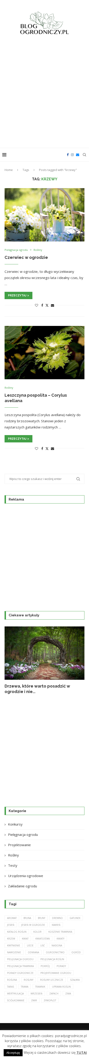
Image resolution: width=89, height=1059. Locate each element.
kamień (56, 924)
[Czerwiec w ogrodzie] (44, 214)
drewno (57, 918)
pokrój (45, 966)
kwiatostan (42, 938)
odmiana (33, 952)
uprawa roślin (61, 986)
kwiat (25, 938)
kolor (37, 931)
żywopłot (50, 1000)
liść (42, 945)
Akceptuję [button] (13, 1053)
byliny (41, 918)
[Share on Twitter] (47, 305)
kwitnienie (13, 945)
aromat (12, 918)
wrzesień (36, 993)
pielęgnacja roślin (52, 959)
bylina (27, 918)
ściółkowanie (15, 1000)
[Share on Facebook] (42, 305)
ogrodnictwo (55, 952)
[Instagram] (72, 154)
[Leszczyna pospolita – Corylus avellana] (44, 352)
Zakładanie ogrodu (22, 886)
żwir (34, 1000)
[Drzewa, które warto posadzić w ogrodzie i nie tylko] (44, 653)
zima (68, 993)
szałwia (75, 979)
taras (10, 986)
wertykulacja (15, 993)
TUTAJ (81, 1052)
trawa (24, 986)
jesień (10, 924)
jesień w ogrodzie (33, 924)
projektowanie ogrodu (55, 973)
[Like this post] (36, 305)
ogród (76, 952)
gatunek (75, 918)
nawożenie (14, 952)
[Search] (84, 154)
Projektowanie (19, 844)
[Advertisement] (44, 94)
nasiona (57, 945)
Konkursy (15, 824)
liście (30, 945)
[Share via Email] (52, 305)
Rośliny (13, 855)
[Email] (77, 154)
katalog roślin (16, 931)
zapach (53, 993)
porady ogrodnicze (20, 973)
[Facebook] (68, 154)
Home (9, 170)
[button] (11, 660)
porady (61, 966)
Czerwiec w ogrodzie (26, 257)
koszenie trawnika (60, 931)
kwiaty (60, 938)
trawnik (40, 986)
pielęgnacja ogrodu (20, 959)
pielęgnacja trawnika (20, 966)
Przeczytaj (17, 295)
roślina (12, 979)
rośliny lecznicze (51, 979)
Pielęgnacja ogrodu (23, 834)
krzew (11, 938)
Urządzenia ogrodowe (25, 875)
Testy (12, 865)
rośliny (28, 979)
